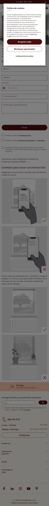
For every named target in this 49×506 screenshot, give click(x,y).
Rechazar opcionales (24, 49)
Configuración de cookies (24, 56)
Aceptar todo (24, 41)
